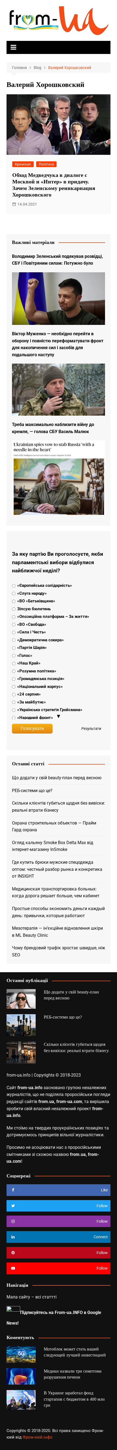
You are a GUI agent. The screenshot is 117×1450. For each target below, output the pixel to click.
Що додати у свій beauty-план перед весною (56, 777)
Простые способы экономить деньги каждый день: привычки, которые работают (58, 912)
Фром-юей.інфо (38, 1437)
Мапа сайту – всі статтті (32, 1297)
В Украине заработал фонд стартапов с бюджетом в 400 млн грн (74, 1399)
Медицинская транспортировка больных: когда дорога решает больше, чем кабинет (56, 892)
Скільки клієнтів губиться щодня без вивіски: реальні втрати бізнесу (58, 806)
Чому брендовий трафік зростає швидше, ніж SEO (58, 951)
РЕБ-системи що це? (32, 790)
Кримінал (23, 164)
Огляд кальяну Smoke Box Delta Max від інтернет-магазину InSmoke (52, 846)
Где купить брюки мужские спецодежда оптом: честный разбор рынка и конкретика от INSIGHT (57, 869)
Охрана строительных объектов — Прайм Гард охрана (54, 826)
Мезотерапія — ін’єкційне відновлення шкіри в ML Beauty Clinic (57, 932)
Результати (91, 729)
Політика (46, 164)
